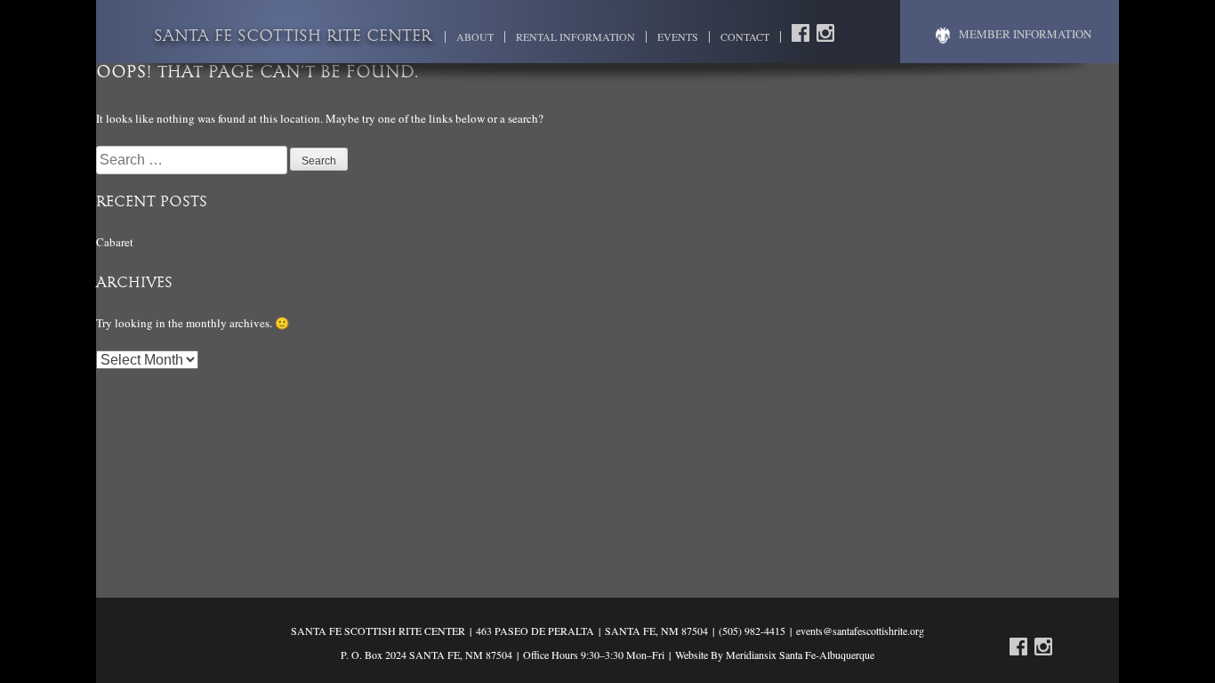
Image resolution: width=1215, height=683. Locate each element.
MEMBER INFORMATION (1025, 34)
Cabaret (114, 242)
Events (677, 37)
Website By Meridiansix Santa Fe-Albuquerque (774, 654)
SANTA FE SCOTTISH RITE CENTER (292, 37)
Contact (744, 37)
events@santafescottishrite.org (860, 630)
